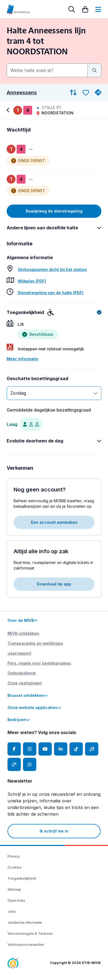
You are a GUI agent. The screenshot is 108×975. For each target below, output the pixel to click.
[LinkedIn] (60, 749)
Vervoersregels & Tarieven (30, 933)
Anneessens (22, 92)
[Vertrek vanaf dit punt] (98, 92)
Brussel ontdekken (25, 695)
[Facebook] (14, 749)
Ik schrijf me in (54, 831)
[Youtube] (45, 749)
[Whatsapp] (29, 764)
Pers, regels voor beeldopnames (39, 663)
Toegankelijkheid (21, 878)
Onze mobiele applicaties (32, 707)
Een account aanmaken (54, 522)
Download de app (54, 584)
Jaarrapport (19, 653)
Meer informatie (22, 358)
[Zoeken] (71, 9)
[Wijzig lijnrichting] (73, 92)
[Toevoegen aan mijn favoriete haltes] (86, 92)
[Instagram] (29, 749)
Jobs (11, 911)
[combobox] (47, 70)
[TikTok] (76, 749)
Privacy (13, 856)
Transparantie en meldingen (35, 643)
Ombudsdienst (21, 673)
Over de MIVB (20, 620)
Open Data (16, 900)
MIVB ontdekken (23, 633)
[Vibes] (91, 749)
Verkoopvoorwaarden (25, 944)
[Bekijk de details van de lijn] (9, 110)
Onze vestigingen (24, 683)
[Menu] (98, 9)
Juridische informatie (24, 922)
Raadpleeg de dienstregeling (54, 211)
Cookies (14, 867)
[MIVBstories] (14, 764)
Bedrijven (16, 719)
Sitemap (14, 889)
